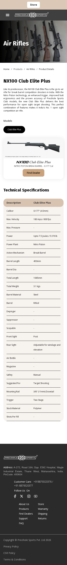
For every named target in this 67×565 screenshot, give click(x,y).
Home (6, 69)
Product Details (46, 69)
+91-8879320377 (23, 485)
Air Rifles (30, 69)
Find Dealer (33, 172)
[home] (31, 15)
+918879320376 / (43, 481)
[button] (7, 15)
